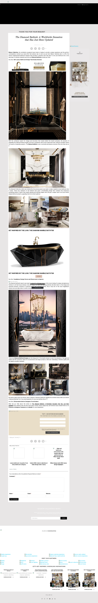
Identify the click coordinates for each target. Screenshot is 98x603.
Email (29, 493)
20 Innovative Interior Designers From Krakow (26, 401)
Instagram (17, 407)
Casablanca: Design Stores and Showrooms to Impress (29, 279)
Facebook (23, 407)
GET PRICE (39, 276)
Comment (12, 476)
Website (48, 493)
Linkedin (30, 407)
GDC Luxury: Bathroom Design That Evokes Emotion (28, 59)
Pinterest (11, 407)
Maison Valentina (13, 52)
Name (11, 493)
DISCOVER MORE (38, 287)
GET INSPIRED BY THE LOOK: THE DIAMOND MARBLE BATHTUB (31, 230)
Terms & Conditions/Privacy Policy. (49, 429)
